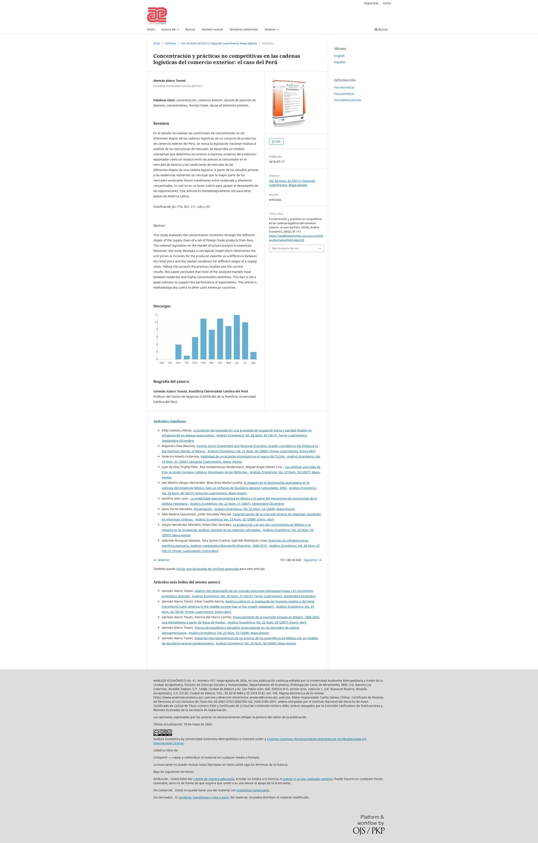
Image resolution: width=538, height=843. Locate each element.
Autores (271, 29)
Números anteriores (244, 29)
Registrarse (371, 3)
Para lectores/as (344, 87)
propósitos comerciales (253, 790)
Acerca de (169, 29)
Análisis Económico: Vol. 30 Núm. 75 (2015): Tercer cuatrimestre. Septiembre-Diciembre (254, 596)
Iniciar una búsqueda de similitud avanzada (207, 569)
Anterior (163, 560)
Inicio (151, 29)
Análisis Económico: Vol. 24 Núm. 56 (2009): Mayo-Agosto (256, 643)
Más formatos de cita (285, 248)
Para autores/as (344, 94)
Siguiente (310, 560)
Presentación (203, 509)
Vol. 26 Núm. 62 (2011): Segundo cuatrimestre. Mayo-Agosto (219, 43)
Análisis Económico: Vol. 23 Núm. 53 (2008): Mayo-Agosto (255, 509)
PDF (278, 141)
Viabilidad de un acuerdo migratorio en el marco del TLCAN (242, 456)
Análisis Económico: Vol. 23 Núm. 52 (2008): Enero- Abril (234, 519)
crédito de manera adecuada (213, 779)
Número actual (212, 29)
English (339, 56)
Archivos (170, 43)
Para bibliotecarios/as (347, 100)
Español (339, 62)
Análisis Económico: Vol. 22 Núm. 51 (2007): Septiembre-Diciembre (237, 504)
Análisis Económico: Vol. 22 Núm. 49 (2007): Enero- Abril (267, 622)
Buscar (190, 29)
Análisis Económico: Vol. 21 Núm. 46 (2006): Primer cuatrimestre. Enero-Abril (262, 451)
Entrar (387, 3)
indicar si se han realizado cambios (308, 779)
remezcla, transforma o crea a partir (203, 797)
